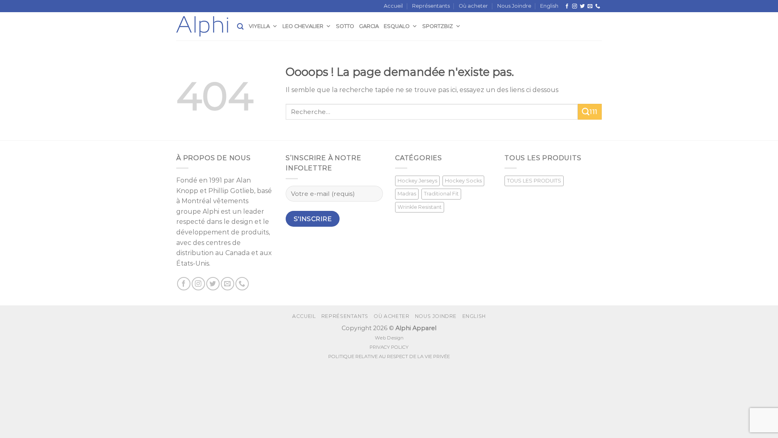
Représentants (431, 6)
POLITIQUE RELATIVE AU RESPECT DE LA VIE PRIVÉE (389, 356)
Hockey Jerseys (417, 181)
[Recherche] (240, 26)
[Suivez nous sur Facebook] (566, 6)
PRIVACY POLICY (389, 347)
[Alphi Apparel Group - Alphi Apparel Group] (206, 26)
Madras (407, 194)
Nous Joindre (514, 6)
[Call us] (597, 6)
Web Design (389, 338)
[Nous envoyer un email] (590, 6)
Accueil (393, 6)
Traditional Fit (441, 194)
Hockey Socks (463, 181)
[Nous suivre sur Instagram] (574, 6)
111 (593, 112)
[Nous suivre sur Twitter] (582, 6)
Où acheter (473, 6)
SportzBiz (437, 26)
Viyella (259, 26)
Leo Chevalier (302, 26)
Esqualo (397, 26)
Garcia (369, 26)
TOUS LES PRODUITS (534, 181)
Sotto (345, 26)
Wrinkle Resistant (420, 207)
